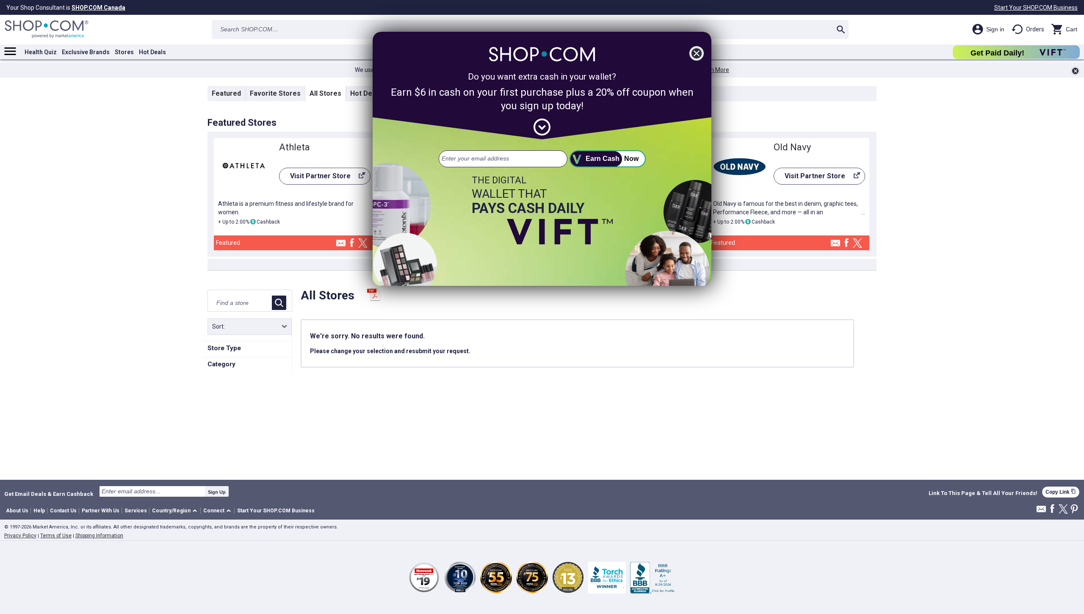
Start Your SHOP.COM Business (1036, 8)
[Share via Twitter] (363, 243)
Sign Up (217, 492)
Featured (226, 93)
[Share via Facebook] (352, 243)
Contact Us (63, 511)
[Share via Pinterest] (1074, 509)
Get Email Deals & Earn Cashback (48, 494)
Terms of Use (56, 536)
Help (39, 511)
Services (135, 511)
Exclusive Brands (86, 52)
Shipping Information (99, 536)
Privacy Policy (20, 536)
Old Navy (792, 147)
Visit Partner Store (315, 178)
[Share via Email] (341, 245)
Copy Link (1060, 492)
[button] (176, 510)
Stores (124, 52)
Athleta (294, 147)
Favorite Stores (275, 93)
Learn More (714, 69)
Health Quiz (41, 52)
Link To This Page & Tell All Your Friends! (983, 493)
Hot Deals (152, 52)
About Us (17, 511)
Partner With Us (100, 511)
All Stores (325, 93)
